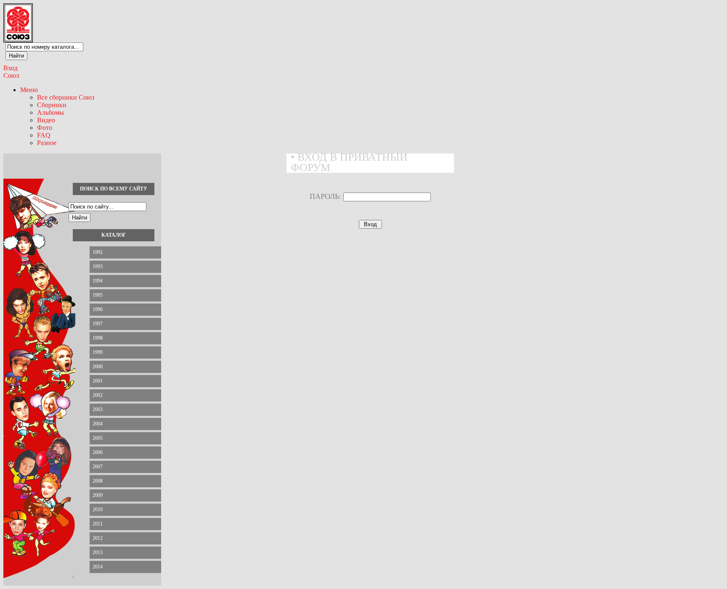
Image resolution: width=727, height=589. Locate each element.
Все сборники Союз (65, 97)
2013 (98, 552)
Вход (10, 67)
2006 (98, 452)
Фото (44, 127)
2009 (98, 495)
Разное (46, 142)
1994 (98, 281)
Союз (11, 75)
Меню (29, 89)
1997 (98, 324)
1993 (98, 266)
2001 (98, 381)
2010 (98, 509)
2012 (98, 538)
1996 (98, 309)
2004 (98, 424)
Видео (46, 120)
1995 (98, 295)
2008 (98, 481)
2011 (98, 524)
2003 (98, 409)
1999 (98, 352)
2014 (98, 567)
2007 (98, 467)
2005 (98, 438)
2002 (98, 395)
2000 (98, 367)
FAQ (43, 135)
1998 (98, 338)
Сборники (51, 104)
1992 (98, 252)
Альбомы (50, 112)
